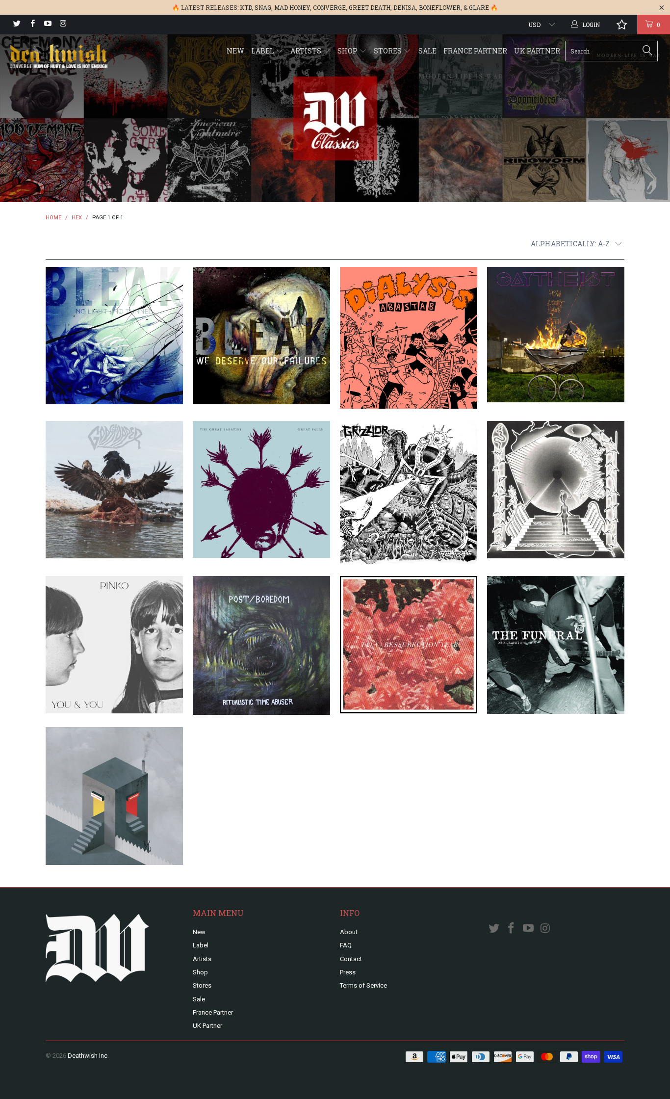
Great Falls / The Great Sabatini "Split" (261, 489)
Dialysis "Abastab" (408, 338)
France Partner (475, 50)
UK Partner (537, 50)
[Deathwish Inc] (58, 57)
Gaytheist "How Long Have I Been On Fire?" (555, 335)
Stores (388, 50)
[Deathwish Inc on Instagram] (62, 24)
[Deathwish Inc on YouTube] (47, 24)
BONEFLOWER (440, 7)
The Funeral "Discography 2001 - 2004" (555, 645)
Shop (348, 50)
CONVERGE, (330, 7)
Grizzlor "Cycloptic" (408, 492)
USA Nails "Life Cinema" (114, 796)
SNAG (263, 7)
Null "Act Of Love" (555, 489)
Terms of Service (363, 985)
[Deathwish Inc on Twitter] (16, 24)
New (235, 50)
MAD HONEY (292, 7)
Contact (351, 959)
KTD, (246, 7)
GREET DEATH (369, 7)
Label (263, 50)
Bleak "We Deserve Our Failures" (261, 335)
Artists (306, 50)
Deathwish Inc (87, 1055)
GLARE (479, 7)
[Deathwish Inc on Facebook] (31, 24)
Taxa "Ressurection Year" (408, 644)
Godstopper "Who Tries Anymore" (114, 489)
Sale (427, 50)
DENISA (404, 7)
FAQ (346, 945)
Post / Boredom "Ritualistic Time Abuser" (261, 645)
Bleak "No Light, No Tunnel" (114, 335)
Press (348, 972)
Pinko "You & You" (114, 644)
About (349, 932)
